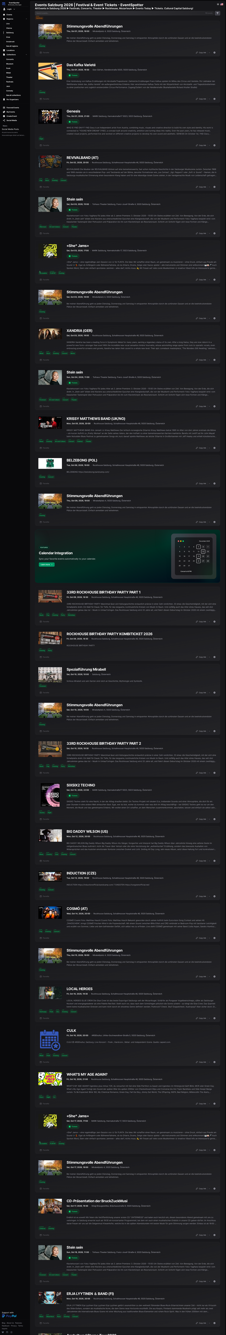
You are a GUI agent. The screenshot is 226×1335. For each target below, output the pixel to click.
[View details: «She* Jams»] (127, 1132)
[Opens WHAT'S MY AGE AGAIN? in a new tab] (50, 1079)
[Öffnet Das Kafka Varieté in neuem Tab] (50, 71)
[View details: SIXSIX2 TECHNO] (127, 801)
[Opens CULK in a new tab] (50, 1040)
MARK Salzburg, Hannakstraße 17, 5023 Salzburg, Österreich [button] (119, 250)
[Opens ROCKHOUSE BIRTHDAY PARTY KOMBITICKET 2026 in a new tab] (50, 638)
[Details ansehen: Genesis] (127, 127)
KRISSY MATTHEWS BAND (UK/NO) (96, 418)
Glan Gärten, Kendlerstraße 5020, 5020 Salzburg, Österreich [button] (120, 70)
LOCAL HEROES (80, 989)
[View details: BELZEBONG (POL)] (127, 471)
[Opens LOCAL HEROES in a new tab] (50, 993)
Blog (3, 1323)
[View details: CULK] (127, 1045)
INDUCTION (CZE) (81, 873)
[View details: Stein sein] (127, 1263)
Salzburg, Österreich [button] (101, 674)
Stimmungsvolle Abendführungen (95, 26)
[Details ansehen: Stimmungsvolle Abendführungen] (127, 38)
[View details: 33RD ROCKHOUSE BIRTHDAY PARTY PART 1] (127, 606)
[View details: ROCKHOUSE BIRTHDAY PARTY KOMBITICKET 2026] (127, 644)
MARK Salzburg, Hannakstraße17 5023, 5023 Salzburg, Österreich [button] (122, 116)
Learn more (48, 565)
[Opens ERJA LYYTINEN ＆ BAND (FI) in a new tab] (50, 1298)
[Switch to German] (221, 4)
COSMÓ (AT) (77, 908)
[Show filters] (217, 13)
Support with (8, 1312)
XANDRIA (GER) (79, 330)
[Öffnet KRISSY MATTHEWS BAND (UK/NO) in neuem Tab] (50, 422)
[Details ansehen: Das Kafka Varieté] (127, 81)
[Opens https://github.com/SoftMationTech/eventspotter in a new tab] (7, 1332)
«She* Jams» (78, 246)
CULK (71, 1030)
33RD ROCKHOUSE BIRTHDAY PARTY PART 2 (104, 743)
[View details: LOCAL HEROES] (127, 1002)
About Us (10, 1323)
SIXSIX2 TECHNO (81, 785)
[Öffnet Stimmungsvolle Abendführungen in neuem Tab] (50, 31)
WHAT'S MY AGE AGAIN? (87, 1074)
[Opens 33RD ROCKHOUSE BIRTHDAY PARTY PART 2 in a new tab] (50, 749)
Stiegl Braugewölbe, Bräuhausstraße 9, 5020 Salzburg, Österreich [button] (121, 1206)
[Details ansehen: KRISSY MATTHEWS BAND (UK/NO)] (127, 432)
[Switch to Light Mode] (218, 4)
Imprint (4, 1329)
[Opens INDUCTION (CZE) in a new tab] (50, 876)
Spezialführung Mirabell (86, 669)
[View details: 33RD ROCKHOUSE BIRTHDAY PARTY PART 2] (127, 757)
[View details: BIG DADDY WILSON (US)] (127, 845)
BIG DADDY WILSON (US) (87, 831)
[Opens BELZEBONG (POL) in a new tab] (50, 463)
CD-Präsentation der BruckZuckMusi (97, 1201)
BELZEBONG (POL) (82, 460)
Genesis (73, 111)
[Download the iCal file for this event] (214, 52)
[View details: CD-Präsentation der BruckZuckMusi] (127, 1217)
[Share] (209, 52)
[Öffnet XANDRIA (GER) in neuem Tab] (50, 333)
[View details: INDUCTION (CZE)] (127, 884)
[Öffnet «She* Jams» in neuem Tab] (50, 251)
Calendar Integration (56, 553)
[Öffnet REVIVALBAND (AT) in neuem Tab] (50, 161)
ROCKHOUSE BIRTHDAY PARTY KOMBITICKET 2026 (109, 634)
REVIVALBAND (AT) (82, 157)
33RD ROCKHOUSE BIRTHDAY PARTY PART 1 (104, 592)
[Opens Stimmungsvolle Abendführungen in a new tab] (50, 501)
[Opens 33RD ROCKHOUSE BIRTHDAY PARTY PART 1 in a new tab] (50, 596)
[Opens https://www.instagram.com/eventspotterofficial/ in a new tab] (11, 1332)
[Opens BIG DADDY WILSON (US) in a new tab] (50, 835)
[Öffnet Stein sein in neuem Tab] (50, 204)
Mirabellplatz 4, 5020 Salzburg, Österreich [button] (112, 31)
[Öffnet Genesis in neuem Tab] (50, 116)
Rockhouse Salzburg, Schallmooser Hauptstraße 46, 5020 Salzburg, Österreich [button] (127, 162)
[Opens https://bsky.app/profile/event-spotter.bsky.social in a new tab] (3, 1332)
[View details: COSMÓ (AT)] (127, 922)
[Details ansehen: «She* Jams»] (127, 262)
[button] (42, 46)
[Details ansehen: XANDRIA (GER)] (127, 344)
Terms (20, 1326)
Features (18, 1323)
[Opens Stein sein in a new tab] (50, 1252)
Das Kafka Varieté (81, 65)
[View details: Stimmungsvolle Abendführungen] (127, 508)
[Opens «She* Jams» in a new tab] (50, 1121)
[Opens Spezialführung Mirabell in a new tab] (50, 674)
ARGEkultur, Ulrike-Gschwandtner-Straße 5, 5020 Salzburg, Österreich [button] (123, 1035)
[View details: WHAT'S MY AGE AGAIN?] (127, 1088)
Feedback (6, 1326)
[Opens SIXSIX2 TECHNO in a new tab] (50, 795)
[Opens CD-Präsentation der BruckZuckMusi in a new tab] (50, 1206)
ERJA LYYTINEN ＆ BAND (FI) (90, 1294)
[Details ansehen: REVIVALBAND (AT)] (127, 171)
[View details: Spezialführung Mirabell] (127, 680)
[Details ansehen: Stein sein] (127, 215)
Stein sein (75, 199)
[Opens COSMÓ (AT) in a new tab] (50, 912)
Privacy (14, 1326)
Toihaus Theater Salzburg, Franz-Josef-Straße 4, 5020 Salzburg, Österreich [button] (126, 204)
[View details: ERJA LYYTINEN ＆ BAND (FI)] (127, 1307)
